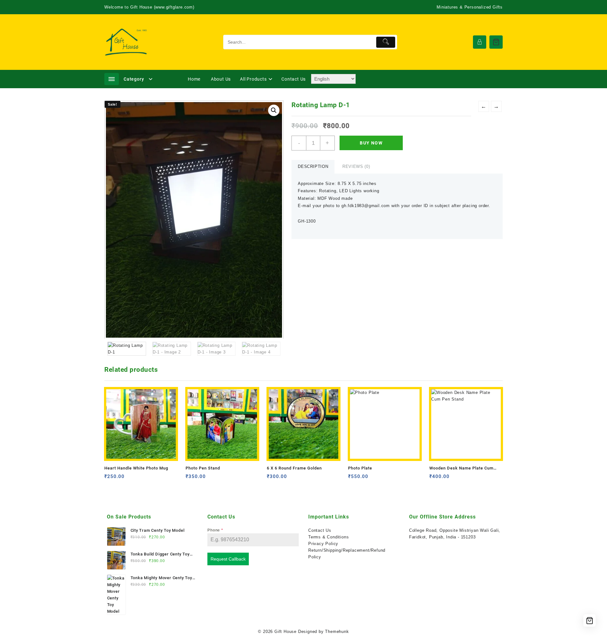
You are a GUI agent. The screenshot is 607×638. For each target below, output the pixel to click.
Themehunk (337, 631)
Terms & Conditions (328, 537)
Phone (215, 530)
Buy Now (371, 142)
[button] (273, 110)
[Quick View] (122, 478)
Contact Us (319, 530)
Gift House (285, 631)
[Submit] (385, 42)
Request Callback (228, 558)
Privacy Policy (323, 543)
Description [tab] (313, 166)
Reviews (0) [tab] (356, 166)
